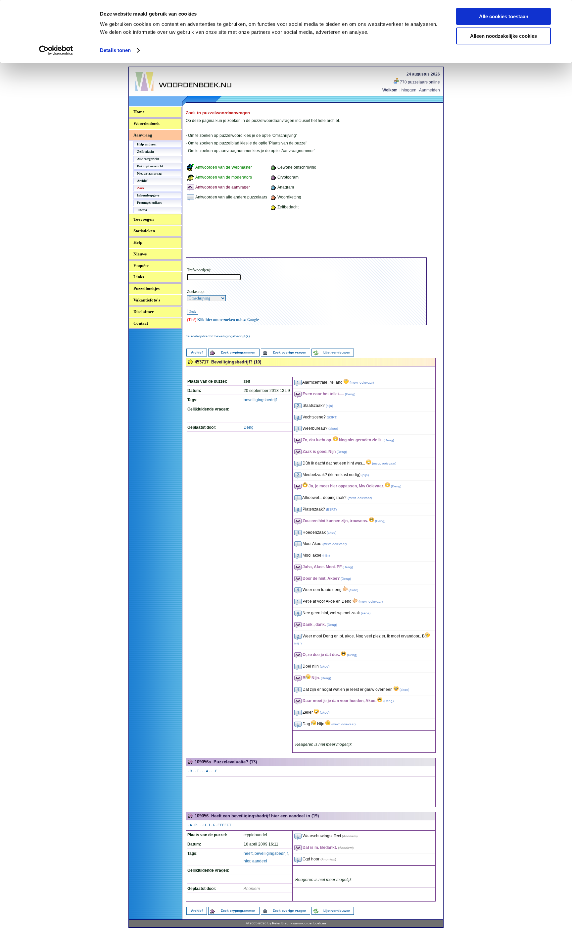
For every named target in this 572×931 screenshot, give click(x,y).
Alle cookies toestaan (503, 16)
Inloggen (408, 90)
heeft (248, 853)
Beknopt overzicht (150, 166)
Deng (249, 427)
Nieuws (140, 253)
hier (247, 861)
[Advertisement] (306, 235)
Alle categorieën (148, 159)
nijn (329, 406)
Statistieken (144, 230)
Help (137, 242)
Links (138, 276)
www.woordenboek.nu (309, 923)
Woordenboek (146, 123)
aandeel (259, 861)
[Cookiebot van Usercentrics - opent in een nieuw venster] (56, 50)
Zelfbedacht (145, 151)
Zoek (140, 188)
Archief (142, 181)
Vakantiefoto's (146, 300)
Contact (140, 323)
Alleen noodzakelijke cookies (503, 36)
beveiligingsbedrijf (260, 400)
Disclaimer (143, 311)
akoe (333, 428)
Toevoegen (143, 219)
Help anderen (147, 144)
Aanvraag (142, 135)
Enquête (141, 265)
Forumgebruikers (149, 202)
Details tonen (115, 50)
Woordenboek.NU (153, 94)
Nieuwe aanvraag (149, 173)
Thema (142, 210)
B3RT (332, 417)
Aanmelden (429, 90)
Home (139, 111)
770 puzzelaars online (419, 82)
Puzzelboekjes (146, 288)
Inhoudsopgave (148, 195)
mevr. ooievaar (362, 382)
